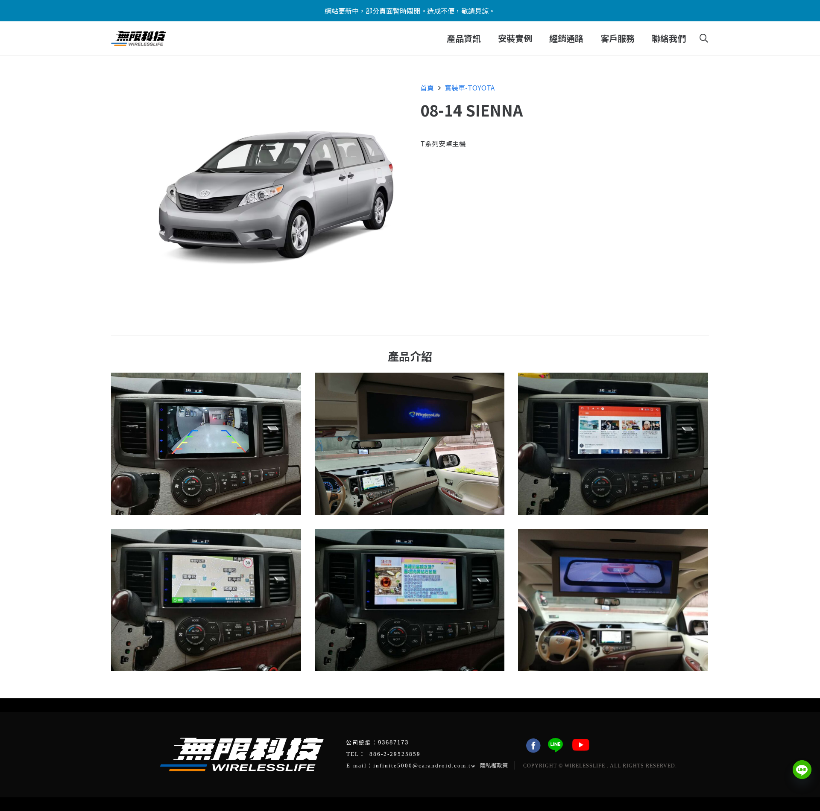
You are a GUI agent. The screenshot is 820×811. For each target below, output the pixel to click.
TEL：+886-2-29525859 (383, 754)
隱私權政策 (494, 765)
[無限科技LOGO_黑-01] (138, 38)
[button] (486, 38)
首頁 (427, 87)
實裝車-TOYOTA (470, 87)
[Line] (802, 769)
